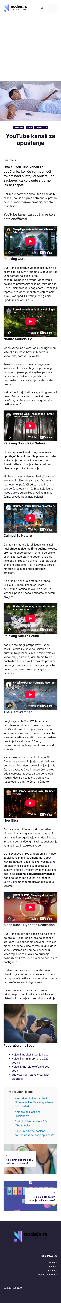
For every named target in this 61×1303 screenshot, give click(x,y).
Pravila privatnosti (47, 1274)
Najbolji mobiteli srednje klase (30, 1054)
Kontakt (53, 1266)
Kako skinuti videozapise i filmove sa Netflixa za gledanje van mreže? (34, 1102)
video (22, 292)
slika (53, 861)
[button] (42, 8)
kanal (13, 933)
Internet (18, 127)
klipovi (14, 392)
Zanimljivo (41, 127)
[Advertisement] (30, 48)
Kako (29, 127)
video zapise (12, 492)
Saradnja (52, 1270)
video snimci (41, 729)
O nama (53, 1262)
